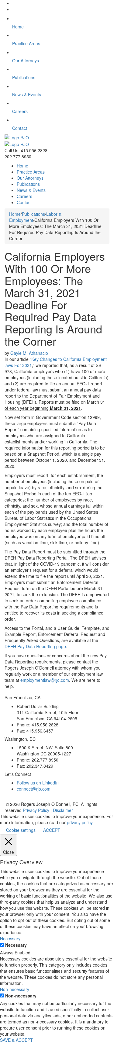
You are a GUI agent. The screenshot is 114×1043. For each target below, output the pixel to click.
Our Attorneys (30, 178)
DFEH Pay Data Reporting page (35, 646)
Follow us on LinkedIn (38, 783)
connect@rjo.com (33, 789)
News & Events (31, 190)
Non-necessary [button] (14, 989)
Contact (24, 202)
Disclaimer (63, 810)
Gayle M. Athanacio (29, 353)
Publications (28, 184)
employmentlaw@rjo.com (44, 680)
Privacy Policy (36, 810)
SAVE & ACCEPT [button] (16, 1040)
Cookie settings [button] (21, 830)
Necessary (16, 945)
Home (22, 166)
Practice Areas (31, 172)
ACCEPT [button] (51, 830)
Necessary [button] (10, 938)
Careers (24, 196)
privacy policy (79, 822)
